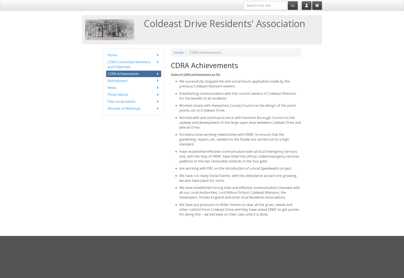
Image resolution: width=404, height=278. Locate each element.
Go (293, 5)
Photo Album (118, 94)
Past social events (122, 101)
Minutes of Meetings (124, 108)
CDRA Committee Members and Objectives (129, 64)
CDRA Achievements (123, 73)
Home (112, 55)
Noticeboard (117, 80)
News (112, 87)
